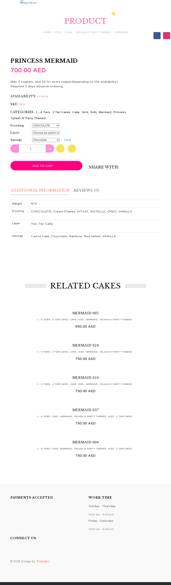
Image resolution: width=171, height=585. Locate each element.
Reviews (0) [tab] (86, 190)
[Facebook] (157, 35)
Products (59, 14)
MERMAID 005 (85, 313)
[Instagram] (166, 35)
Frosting (17, 125)
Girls (85, 112)
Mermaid (121, 32)
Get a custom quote (97, 14)
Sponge (16, 140)
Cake (68, 32)
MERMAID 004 (85, 442)
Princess (119, 112)
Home (36, 14)
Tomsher (42, 561)
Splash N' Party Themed (93, 32)
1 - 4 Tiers (43, 112)
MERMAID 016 (85, 377)
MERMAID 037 (85, 410)
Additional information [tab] (40, 190)
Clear (68, 140)
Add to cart (43, 166)
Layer (15, 133)
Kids (58, 32)
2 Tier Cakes (61, 112)
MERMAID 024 (85, 345)
